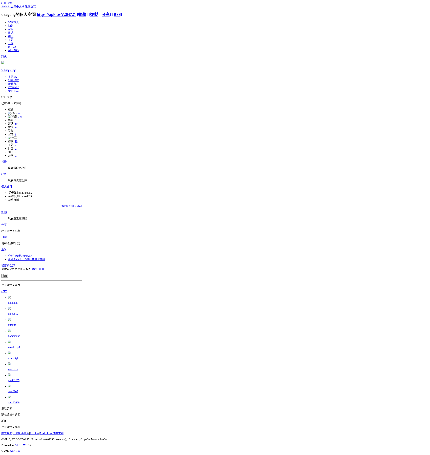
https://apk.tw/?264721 (56, 14)
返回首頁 (30, 6)
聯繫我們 (6, 433)
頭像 (4, 56)
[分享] (105, 14)
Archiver (34, 433)
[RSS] (117, 14)
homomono (14, 335)
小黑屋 (17, 433)
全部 (12, 265)
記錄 (10, 29)
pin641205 (13, 380)
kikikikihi (13, 302)
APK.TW (20, 445)
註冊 (4, 3)
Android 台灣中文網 (12, 6)
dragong (8, 69)
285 (20, 116)
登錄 (10, 3)
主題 (10, 39)
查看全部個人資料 (71, 206)
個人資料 (13, 50)
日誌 (10, 32)
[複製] (94, 14)
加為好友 (13, 80)
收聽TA (12, 76)
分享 (10, 43)
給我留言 (13, 83)
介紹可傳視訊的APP (20, 255)
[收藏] (82, 14)
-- (19, 113)
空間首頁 (13, 22)
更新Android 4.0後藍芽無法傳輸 (26, 259)
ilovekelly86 (14, 347)
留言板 (12, 46)
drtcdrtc (12, 324)
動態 (10, 25)
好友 (4, 291)
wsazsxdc (13, 369)
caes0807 (13, 391)
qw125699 (13, 402)
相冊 (10, 36)
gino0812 (13, 313)
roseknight (13, 358)
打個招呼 (13, 87)
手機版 (25, 433)
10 (16, 123)
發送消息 (13, 90)
